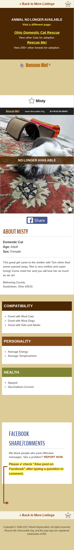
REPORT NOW (53, 457)
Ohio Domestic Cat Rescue (37, 33)
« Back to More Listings (37, 4)
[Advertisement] (37, 81)
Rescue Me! (37, 42)
